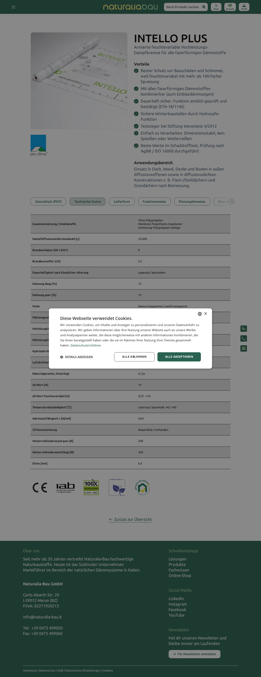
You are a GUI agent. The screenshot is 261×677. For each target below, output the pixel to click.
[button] (76, 357)
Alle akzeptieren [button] (179, 357)
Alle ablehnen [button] (134, 357)
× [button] (205, 313)
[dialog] (130, 338)
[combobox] (200, 314)
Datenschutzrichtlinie (86, 345)
